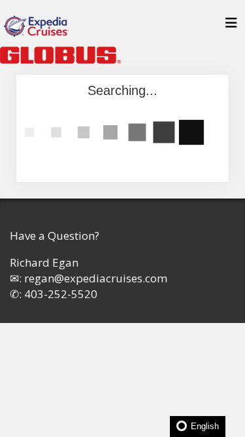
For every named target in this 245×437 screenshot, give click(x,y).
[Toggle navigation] (231, 26)
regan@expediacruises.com (95, 278)
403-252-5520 (60, 293)
